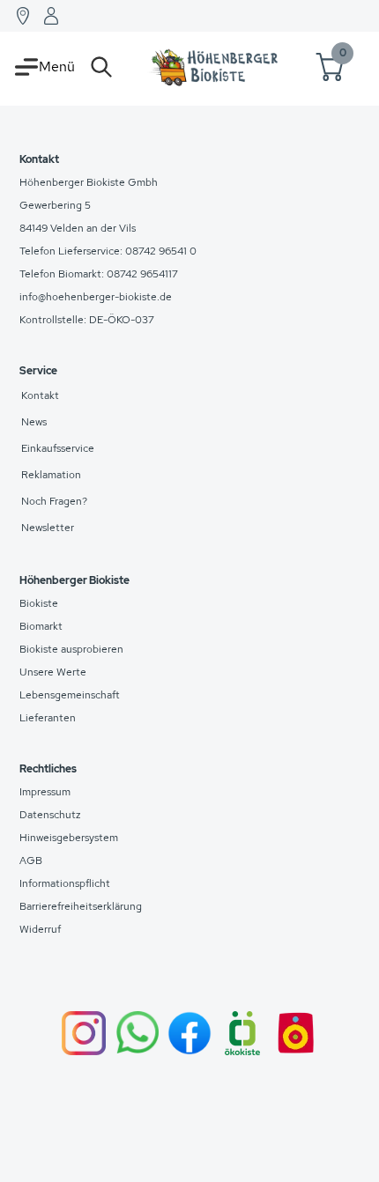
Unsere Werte (52, 672)
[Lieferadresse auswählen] (23, 16)
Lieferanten (47, 718)
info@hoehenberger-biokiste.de (95, 297)
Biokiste (38, 603)
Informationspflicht (64, 883)
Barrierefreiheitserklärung (80, 906)
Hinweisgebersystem (68, 838)
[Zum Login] (51, 16)
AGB (30, 860)
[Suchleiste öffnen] (101, 67)
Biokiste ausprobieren (71, 649)
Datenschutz (50, 815)
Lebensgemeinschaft (69, 695)
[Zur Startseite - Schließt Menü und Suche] (215, 67)
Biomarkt (41, 626)
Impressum (45, 792)
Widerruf (40, 929)
